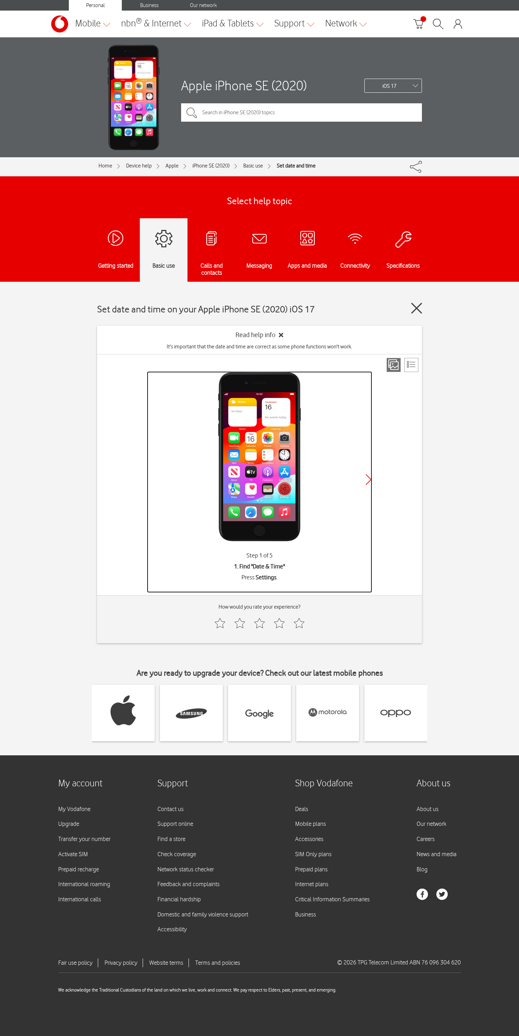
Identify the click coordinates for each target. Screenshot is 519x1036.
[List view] (411, 365)
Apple (172, 166)
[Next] (368, 479)
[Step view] (394, 365)
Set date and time (296, 166)
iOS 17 (389, 86)
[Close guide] (416, 308)
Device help (139, 166)
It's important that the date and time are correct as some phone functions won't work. (259, 346)
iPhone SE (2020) (210, 166)
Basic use (253, 166)
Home (105, 166)
